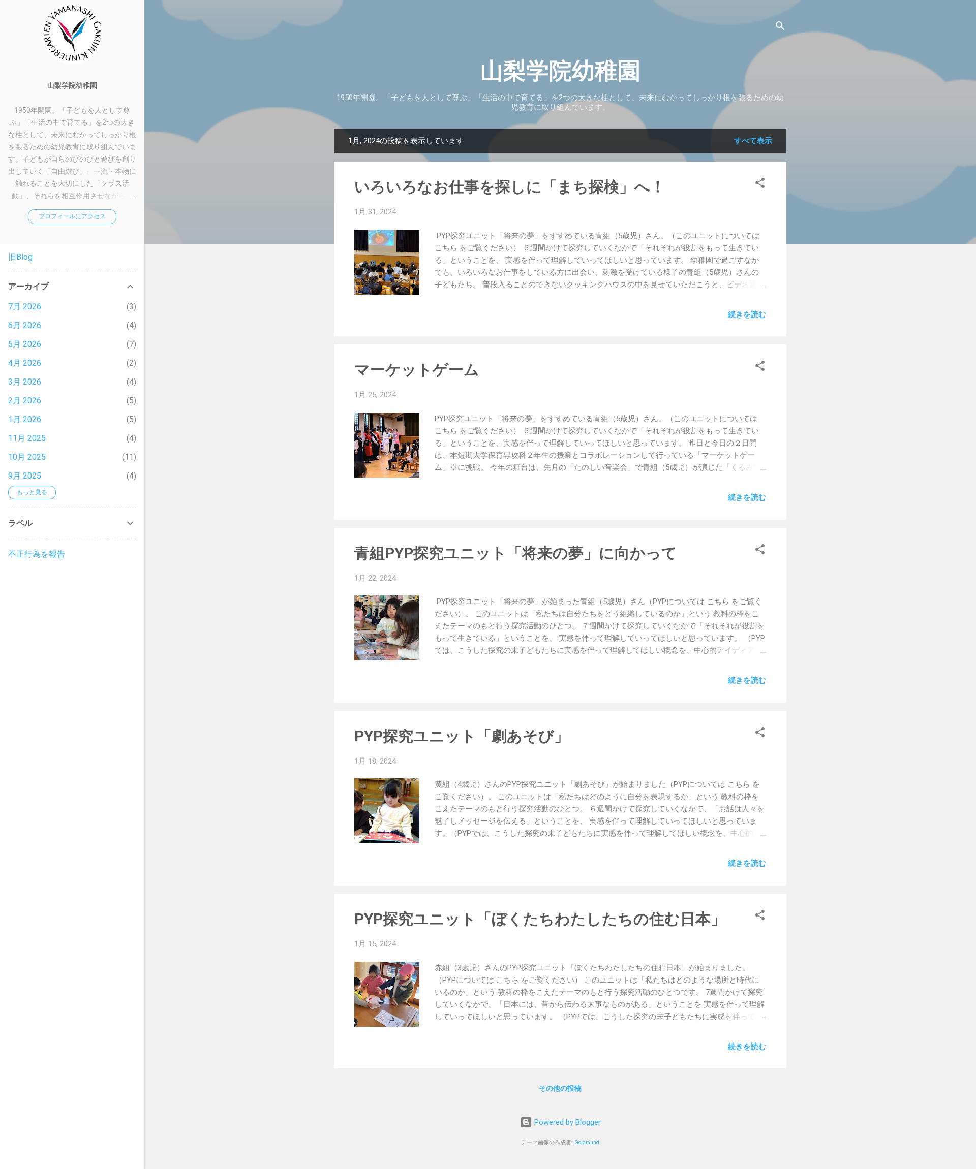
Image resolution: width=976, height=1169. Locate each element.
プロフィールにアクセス (72, 216)
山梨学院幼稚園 (560, 70)
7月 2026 (24, 306)
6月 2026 (24, 325)
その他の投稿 (560, 1088)
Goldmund (586, 1142)
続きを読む (747, 314)
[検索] (780, 27)
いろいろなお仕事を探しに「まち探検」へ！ (509, 187)
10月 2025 (27, 457)
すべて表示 (753, 140)
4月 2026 (24, 363)
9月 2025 (24, 476)
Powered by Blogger (566, 1122)
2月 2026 (24, 400)
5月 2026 (24, 344)
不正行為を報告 (36, 554)
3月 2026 (24, 382)
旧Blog (20, 257)
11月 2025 (27, 438)
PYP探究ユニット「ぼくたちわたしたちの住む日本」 (540, 919)
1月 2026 (24, 419)
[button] (760, 185)
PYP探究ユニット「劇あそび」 (461, 736)
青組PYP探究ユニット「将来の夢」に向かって (515, 553)
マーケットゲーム (416, 369)
